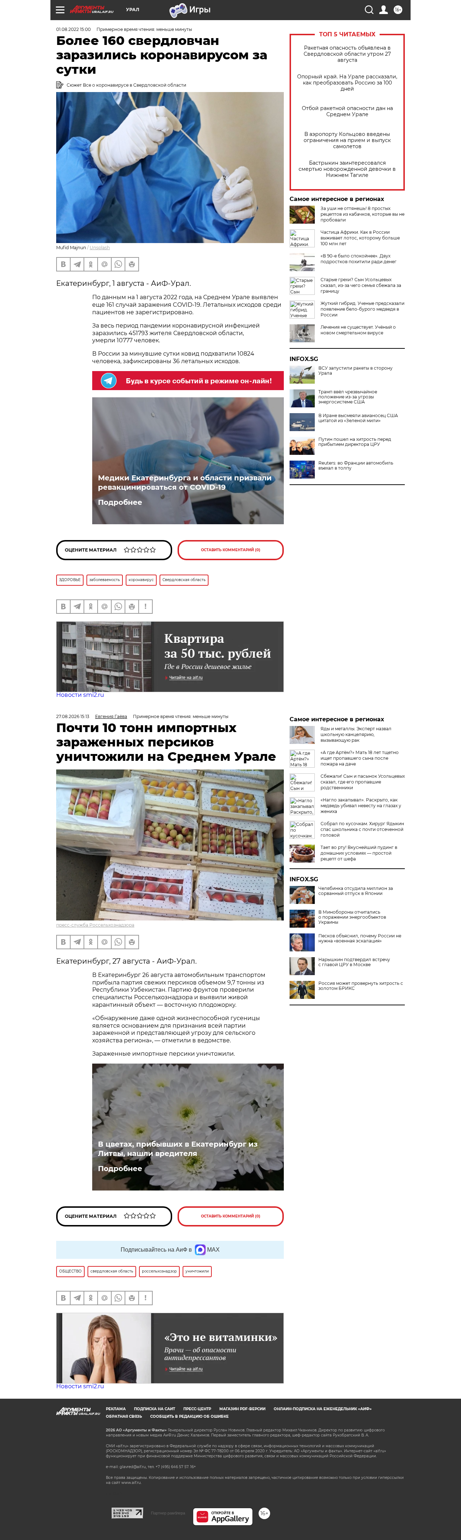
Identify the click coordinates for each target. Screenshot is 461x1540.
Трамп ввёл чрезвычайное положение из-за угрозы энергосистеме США (347, 397)
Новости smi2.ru (80, 694)
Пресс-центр (197, 1409)
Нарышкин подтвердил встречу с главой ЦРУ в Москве (354, 962)
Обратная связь (124, 1416)
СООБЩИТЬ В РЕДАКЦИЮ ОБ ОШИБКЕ (189, 1416)
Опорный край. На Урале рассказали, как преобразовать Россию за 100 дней (347, 83)
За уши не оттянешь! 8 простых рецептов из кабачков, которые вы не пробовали (362, 214)
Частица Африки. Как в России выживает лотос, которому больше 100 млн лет (360, 237)
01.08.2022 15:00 (73, 29)
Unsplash (100, 247)
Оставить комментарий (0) (230, 550)
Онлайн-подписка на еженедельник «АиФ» (323, 1409)
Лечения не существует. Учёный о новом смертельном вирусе (358, 329)
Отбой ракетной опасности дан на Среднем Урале (347, 111)
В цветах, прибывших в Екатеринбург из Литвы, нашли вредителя (178, 1149)
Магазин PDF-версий (242, 1409)
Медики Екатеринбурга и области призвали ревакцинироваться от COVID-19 (185, 483)
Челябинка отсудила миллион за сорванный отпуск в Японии (355, 891)
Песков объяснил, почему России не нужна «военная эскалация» (359, 938)
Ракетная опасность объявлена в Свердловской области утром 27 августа (347, 54)
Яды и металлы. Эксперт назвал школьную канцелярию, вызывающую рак (356, 734)
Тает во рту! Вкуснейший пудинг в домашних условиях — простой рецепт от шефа (359, 853)
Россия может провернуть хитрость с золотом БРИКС (360, 986)
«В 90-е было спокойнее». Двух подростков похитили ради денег (359, 258)
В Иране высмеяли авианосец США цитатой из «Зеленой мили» (358, 418)
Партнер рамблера (168, 1513)
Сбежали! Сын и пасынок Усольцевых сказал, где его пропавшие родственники (363, 781)
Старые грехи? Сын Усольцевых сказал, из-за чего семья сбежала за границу (361, 285)
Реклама (116, 1409)
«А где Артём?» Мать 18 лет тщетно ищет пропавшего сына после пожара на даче (360, 758)
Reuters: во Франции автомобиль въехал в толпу (355, 466)
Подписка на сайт (154, 1409)
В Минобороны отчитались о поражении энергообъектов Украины (352, 917)
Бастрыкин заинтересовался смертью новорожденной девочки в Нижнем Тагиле (347, 169)
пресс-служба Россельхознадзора (95, 925)
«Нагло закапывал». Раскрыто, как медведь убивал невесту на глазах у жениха (361, 805)
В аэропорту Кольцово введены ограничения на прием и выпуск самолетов (347, 140)
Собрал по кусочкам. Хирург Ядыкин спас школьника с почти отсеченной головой (362, 829)
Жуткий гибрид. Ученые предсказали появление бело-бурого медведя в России (362, 309)
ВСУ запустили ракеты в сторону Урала (355, 371)
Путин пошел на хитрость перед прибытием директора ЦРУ (354, 442)
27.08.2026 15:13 (72, 716)
